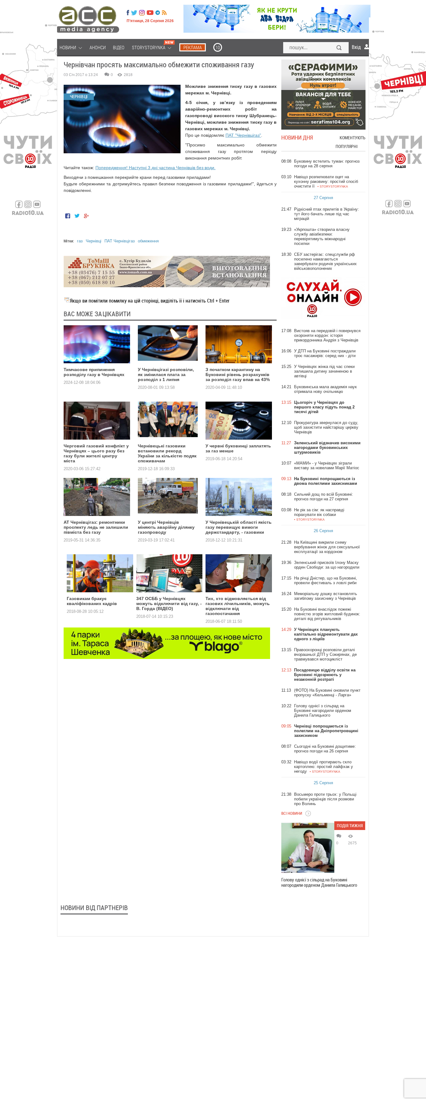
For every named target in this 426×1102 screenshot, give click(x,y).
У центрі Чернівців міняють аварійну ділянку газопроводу (166, 527)
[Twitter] (134, 13)
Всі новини (291, 813)
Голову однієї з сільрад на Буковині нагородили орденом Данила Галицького (319, 882)
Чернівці (93, 241)
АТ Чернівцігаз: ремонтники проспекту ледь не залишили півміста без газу (96, 527)
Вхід (356, 47)
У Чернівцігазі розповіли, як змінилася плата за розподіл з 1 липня (166, 374)
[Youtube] (150, 13)
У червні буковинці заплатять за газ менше (238, 448)
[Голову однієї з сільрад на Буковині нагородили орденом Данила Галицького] (307, 847)
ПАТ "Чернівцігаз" (243, 135)
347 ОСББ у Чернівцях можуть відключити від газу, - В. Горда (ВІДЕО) (169, 603)
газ (80, 241)
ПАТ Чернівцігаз (119, 241)
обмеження (148, 241)
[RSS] (164, 13)
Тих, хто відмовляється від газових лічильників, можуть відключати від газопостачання (238, 606)
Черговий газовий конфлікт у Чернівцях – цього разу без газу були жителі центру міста (96, 453)
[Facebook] (128, 13)
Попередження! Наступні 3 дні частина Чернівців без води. (155, 167)
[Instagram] (142, 13)
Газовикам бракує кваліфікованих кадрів (92, 601)
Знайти (339, 48)
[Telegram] (157, 13)
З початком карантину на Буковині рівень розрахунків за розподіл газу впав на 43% (238, 374)
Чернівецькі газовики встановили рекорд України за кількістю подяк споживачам (167, 453)
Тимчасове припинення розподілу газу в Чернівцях (94, 372)
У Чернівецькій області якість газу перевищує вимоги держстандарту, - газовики (239, 527)
